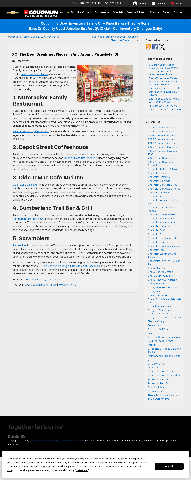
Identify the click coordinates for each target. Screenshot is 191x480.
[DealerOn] (17, 436)
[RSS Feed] (149, 47)
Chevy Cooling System (161, 272)
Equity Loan (154, 325)
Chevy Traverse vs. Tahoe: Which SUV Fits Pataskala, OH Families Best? (163, 81)
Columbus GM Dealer (160, 306)
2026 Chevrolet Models (161, 143)
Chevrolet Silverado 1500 (162, 215)
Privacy (55, 441)
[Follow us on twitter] (162, 47)
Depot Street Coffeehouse (80, 158)
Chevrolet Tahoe (157, 234)
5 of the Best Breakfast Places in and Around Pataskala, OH (66, 54)
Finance (152, 333)
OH (26, 285)
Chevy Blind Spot (157, 268)
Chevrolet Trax (156, 250)
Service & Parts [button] (136, 12)
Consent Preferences (72, 441)
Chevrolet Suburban (159, 226)
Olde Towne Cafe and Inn (27, 185)
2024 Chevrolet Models (161, 135)
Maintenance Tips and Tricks (164, 356)
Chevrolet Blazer (157, 173)
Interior (152, 345)
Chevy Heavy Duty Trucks (162, 280)
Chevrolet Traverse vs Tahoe (164, 246)
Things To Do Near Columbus (164, 395)
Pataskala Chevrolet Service (164, 375)
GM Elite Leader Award (160, 341)
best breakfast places (34, 74)
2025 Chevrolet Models (161, 139)
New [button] (60, 12)
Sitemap (45, 441)
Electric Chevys (157, 321)
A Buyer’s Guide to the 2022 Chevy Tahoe (34, 37)
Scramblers (20, 245)
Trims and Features (159, 399)
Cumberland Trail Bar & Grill (29, 219)
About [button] (166, 12)
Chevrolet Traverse (159, 242)
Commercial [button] (102, 12)
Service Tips (155, 391)
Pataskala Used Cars (159, 383)
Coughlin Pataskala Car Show (164, 317)
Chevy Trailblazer (157, 295)
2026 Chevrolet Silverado (162, 147)
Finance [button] (154, 12)
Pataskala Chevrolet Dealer (163, 371)
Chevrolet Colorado (159, 181)
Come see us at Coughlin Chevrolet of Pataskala (71, 266)
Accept (169, 466)
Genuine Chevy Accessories (164, 337)
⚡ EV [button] (70, 12)
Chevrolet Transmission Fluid (164, 238)
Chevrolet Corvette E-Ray (162, 185)
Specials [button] (118, 12)
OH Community (156, 364)
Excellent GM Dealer (159, 329)
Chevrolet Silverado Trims (162, 222)
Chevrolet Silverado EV (161, 219)
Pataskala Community (43, 285)
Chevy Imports (156, 284)
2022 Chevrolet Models (161, 127)
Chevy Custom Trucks (160, 276)
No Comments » (69, 285)
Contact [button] (179, 12)
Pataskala (153, 368)
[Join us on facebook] (155, 47)
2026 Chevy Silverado (160, 158)
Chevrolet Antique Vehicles (163, 169)
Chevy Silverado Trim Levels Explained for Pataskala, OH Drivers (164, 91)
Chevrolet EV (155, 197)
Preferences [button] (82, 470)
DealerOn (34, 441)
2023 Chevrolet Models (161, 131)
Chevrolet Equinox (158, 193)
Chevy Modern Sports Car (162, 288)
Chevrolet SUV (156, 230)
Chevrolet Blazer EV (159, 177)
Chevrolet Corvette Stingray (164, 189)
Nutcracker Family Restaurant (31, 131)
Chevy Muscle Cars (159, 291)
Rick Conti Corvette (159, 387)
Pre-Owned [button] (84, 12)
